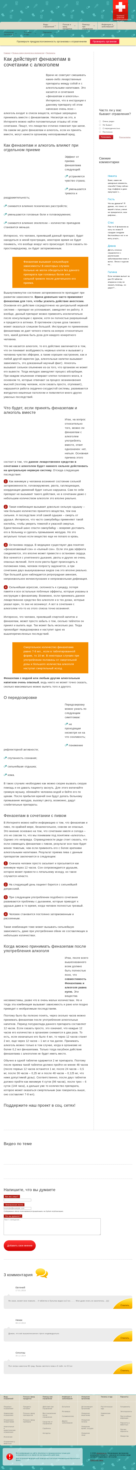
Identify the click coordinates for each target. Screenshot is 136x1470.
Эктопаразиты (126, 1411)
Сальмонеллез (68, 1416)
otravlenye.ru (101, 1453)
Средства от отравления (48, 1423)
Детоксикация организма (87, 1408)
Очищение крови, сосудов (87, 1427)
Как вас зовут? (11, 1196)
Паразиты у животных (125, 1424)
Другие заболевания (67, 1422)
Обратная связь (96, 1460)
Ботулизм (66, 1407)
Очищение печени (85, 1421)
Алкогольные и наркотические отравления (10, 1429)
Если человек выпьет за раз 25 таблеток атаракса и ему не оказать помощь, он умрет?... (119, 282)
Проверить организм (105, 41)
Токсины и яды (27, 33)
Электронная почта (14, 1205)
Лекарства (124, 1436)
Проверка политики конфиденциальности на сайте (121, 18)
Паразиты (47, 32)
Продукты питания (27, 1408)
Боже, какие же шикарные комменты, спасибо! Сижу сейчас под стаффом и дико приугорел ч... (118, 186)
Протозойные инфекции (125, 1417)
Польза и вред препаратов (29, 1414)
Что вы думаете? (13, 1216)
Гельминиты (125, 1407)
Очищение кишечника (85, 1414)
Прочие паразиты (124, 1430)
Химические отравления (8, 1414)
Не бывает (107, 125)
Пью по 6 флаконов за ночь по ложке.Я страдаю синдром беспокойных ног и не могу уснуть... (118, 232)
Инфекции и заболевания (108, 25)
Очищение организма (9, 33)
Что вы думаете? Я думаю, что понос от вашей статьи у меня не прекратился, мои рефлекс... (117, 209)
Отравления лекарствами (9, 1421)
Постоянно (108, 132)
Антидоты (47, 1433)
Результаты (125, 137)
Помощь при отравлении (87, 26)
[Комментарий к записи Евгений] (122, 1303)
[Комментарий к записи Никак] (122, 1336)
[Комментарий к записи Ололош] (122, 1368)
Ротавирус (66, 1411)
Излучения (8, 1437)
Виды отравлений (48, 25)
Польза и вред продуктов (67, 26)
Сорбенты (47, 1428)
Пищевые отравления (8, 1408)
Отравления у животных (9, 1442)
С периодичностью (111, 128)
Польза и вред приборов (29, 1421)
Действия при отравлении (48, 1408)
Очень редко (108, 121)
